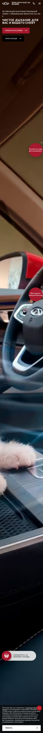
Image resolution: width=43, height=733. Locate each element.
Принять (8, 728)
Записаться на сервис (14, 30)
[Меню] (39, 3)
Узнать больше (11, 38)
